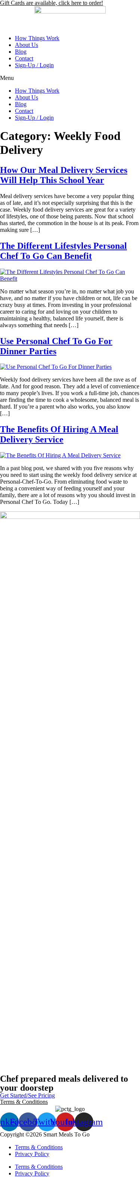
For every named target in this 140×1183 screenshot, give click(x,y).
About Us (26, 45)
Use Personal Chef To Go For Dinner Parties (56, 346)
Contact (24, 58)
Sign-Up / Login (34, 65)
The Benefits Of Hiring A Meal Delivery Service (59, 434)
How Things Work (37, 38)
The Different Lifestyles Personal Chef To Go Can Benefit (63, 251)
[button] (70, 78)
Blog (21, 51)
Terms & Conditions (24, 1102)
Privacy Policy (32, 1154)
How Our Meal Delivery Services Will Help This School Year (63, 175)
